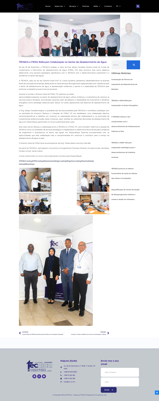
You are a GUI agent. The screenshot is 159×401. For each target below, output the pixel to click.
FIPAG (31, 161)
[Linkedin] (34, 376)
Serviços (72, 6)
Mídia (95, 6)
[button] (138, 6)
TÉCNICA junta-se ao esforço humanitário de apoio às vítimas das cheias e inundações (124, 173)
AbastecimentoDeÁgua (49, 161)
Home (47, 6)
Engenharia (68, 161)
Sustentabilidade (84, 161)
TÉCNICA (22, 161)
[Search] (133, 64)
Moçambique (27, 164)
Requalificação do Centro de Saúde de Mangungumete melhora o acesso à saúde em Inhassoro (125, 194)
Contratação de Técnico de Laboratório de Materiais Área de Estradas (124, 84)
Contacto (108, 6)
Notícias (85, 6)
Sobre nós (59, 6)
